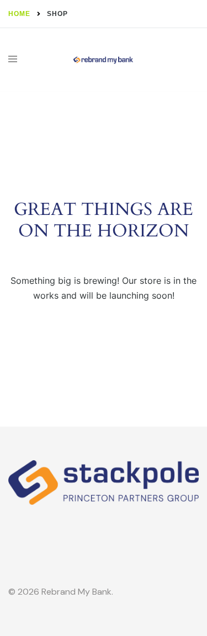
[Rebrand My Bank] (103, 59)
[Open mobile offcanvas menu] (12, 60)
